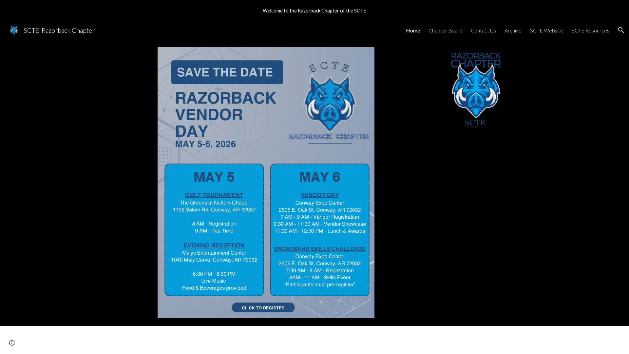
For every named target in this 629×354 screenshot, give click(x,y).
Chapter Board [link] (445, 30)
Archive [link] (513, 30)
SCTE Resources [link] (590, 30)
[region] (314, 10)
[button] (621, 30)
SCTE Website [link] (546, 30)
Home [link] (413, 30)
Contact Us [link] (483, 30)
